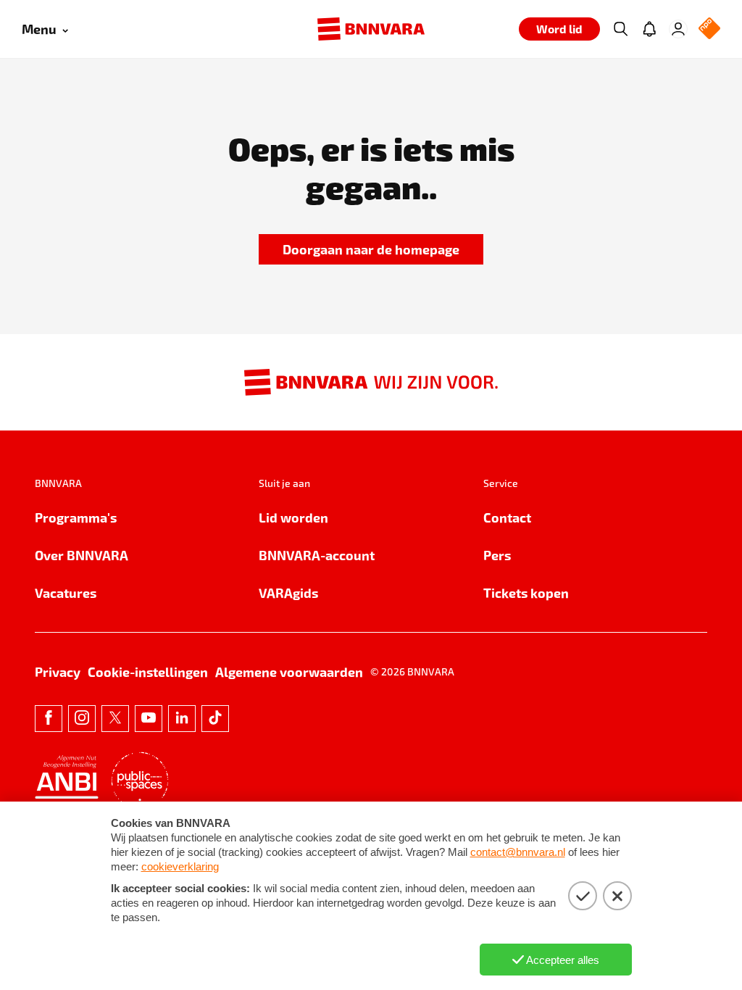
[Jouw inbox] (649, 29)
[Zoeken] (620, 29)
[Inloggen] (678, 29)
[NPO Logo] (709, 29)
